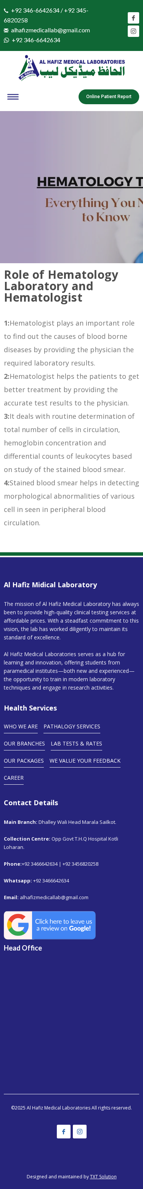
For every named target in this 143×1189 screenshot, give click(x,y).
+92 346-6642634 (36, 39)
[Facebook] (133, 18)
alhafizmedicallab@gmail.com (50, 29)
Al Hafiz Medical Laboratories (58, 1108)
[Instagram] (133, 31)
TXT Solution (103, 1176)
